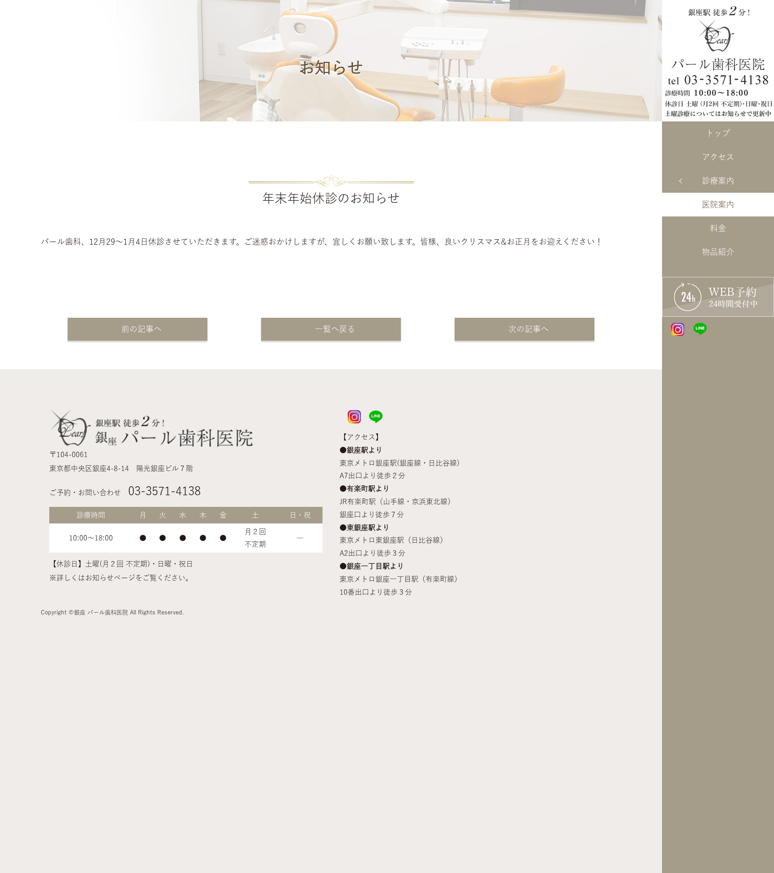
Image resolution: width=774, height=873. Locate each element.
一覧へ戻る (331, 329)
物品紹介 (718, 252)
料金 (718, 228)
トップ (718, 133)
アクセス (718, 157)
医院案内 (718, 204)
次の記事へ (524, 329)
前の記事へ (137, 329)
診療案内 (718, 181)
